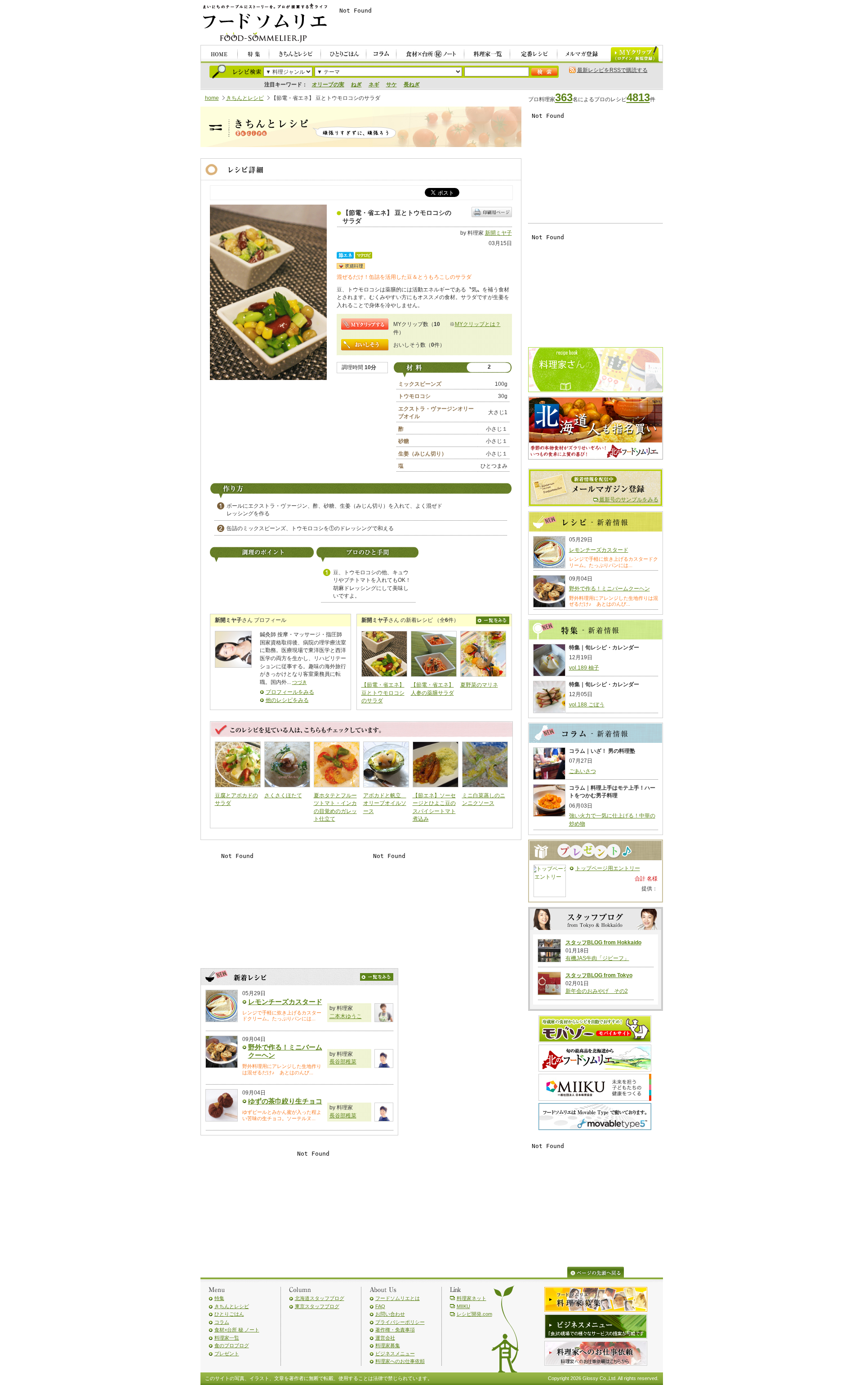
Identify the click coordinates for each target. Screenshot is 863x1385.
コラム (221, 1322)
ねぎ (356, 84)
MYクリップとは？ (478, 324)
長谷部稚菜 (342, 1062)
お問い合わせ (390, 1314)
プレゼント (226, 1353)
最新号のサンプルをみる (628, 499)
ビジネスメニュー (395, 1353)
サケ (391, 84)
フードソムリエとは (397, 1298)
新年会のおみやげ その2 (596, 991)
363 (564, 97)
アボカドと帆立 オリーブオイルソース (384, 803)
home (212, 98)
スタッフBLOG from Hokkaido (603, 942)
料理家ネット (471, 1298)
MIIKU (463, 1306)
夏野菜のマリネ (479, 685)
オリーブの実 (328, 84)
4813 (638, 97)
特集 (219, 1298)
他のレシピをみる (287, 700)
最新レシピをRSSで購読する (612, 70)
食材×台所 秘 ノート (236, 1329)
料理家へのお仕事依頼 (400, 1361)
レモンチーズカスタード (285, 1001)
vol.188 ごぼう (587, 704)
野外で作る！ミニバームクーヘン (609, 588)
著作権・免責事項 (395, 1329)
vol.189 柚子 (584, 668)
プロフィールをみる (290, 692)
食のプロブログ (231, 1345)
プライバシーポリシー (400, 1322)
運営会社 (385, 1337)
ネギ (374, 84)
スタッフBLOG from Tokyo (598, 975)
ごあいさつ (582, 771)
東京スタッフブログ (317, 1306)
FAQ (380, 1306)
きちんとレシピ (245, 98)
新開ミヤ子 (498, 233)
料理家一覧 (226, 1337)
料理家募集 (387, 1345)
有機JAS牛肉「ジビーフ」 (597, 958)
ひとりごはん (229, 1314)
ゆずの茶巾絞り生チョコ (285, 1101)
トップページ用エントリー (607, 868)
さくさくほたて (283, 795)
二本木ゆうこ (345, 1016)
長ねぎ (412, 84)
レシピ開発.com (474, 1314)
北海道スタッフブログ (319, 1298)
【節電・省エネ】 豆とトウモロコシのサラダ (383, 693)
